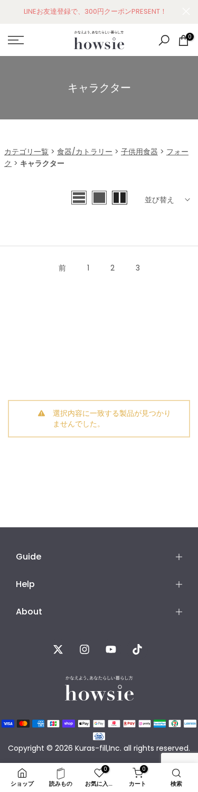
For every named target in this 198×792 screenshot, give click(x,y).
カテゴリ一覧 (26, 151)
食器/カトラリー (84, 151)
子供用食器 (139, 151)
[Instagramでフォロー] (84, 649)
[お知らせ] (95, 11)
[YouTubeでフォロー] (110, 649)
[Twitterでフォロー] (58, 649)
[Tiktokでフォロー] (137, 649)
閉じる (186, 11)
